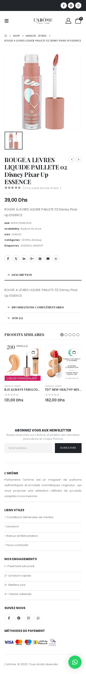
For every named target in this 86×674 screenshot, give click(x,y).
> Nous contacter (16, 545)
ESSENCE (26, 245)
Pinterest (39, 258)
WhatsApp (56, 258)
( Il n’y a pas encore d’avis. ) (42, 188)
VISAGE (17, 386)
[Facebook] (64, 5)
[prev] (72, 159)
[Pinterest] (71, 5)
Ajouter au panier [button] (33, 352)
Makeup (37, 240)
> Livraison (11, 526)
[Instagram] (78, 5)
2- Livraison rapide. (18, 575)
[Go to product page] (23, 363)
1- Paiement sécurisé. (19, 566)
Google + (32, 258)
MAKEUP (38, 245)
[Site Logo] (43, 20)
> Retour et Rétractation (21, 536)
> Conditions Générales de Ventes (28, 517)
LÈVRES (26, 240)
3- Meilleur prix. (15, 585)
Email (47, 258)
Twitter (15, 258)
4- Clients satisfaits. (18, 594)
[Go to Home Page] (5, 35)
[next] (78, 159)
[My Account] (68, 21)
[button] (7, 21)
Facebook (7, 258)
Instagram (28, 618)
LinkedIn (24, 258)
